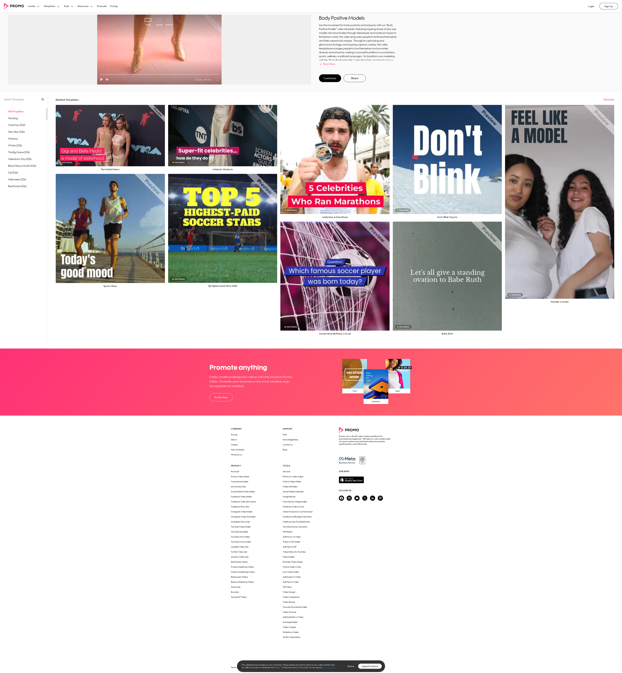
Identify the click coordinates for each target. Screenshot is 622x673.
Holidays (13, 138)
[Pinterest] (380, 498)
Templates (49, 6)
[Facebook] (347, 460)
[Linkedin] (372, 498)
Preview (110, 132)
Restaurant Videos (239, 577)
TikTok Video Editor (291, 637)
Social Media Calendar (293, 491)
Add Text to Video (291, 582)
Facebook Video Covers (293, 506)
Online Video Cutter (292, 567)
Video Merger (289, 592)
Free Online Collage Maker (295, 501)
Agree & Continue (370, 666)
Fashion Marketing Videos (243, 572)
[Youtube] (357, 498)
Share (354, 78)
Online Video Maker (292, 481)
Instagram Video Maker (242, 511)
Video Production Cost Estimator (298, 511)
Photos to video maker (293, 476)
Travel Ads (235, 587)
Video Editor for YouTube (294, 552)
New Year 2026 (16, 131)
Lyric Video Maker (291, 572)
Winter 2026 (15, 145)
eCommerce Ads (238, 486)
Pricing (114, 6)
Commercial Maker (239, 481)
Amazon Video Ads (239, 557)
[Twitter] (364, 498)
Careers (234, 444)
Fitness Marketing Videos (242, 567)
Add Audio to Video (292, 577)
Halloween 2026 (17, 179)
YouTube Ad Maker (239, 532)
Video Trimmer (289, 612)
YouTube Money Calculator (295, 527)
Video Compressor (291, 597)
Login (591, 6)
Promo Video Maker (240, 476)
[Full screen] (217, 79)
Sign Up (609, 6)
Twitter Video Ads (239, 552)
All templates (15, 111)
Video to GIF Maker (291, 542)
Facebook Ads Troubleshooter (296, 521)
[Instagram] (362, 460)
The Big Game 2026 (19, 152)
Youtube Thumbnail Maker (295, 607)
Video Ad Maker (290, 486)
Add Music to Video (292, 537)
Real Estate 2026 (17, 186)
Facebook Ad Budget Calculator (297, 516)
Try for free (221, 397)
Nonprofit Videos (239, 597)
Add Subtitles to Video (293, 617)
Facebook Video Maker (241, 496)
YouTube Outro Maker (241, 542)
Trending (13, 118)
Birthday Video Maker (293, 562)
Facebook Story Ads (240, 506)
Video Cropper (289, 627)
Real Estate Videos (239, 562)
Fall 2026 (13, 172)
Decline (351, 666)
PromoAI (102, 6)
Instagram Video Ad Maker (243, 516)
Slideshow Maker (291, 632)
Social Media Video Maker (243, 491)
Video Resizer (289, 602)
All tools (286, 471)
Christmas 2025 (16, 125)
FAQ (285, 434)
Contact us (288, 444)
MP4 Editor (288, 532)
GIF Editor (287, 587)
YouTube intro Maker (240, 537)
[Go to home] (16, 6)
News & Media (237, 449)
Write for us (236, 454)
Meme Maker (289, 557)
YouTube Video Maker (241, 527)
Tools (66, 6)
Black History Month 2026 (22, 165)
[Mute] (108, 79)
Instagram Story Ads (240, 521)
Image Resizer (289, 496)
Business (235, 592)
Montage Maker (290, 622)
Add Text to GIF (290, 547)
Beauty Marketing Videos (242, 582)
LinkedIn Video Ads (239, 547)
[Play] (101, 79)
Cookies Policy (329, 667)
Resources (83, 6)
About (234, 439)
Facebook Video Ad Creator (243, 501)
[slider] (100, 74)
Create (31, 6)
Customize (330, 78)
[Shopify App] (365, 479)
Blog (285, 449)
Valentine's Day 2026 (20, 159)
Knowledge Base (290, 439)
